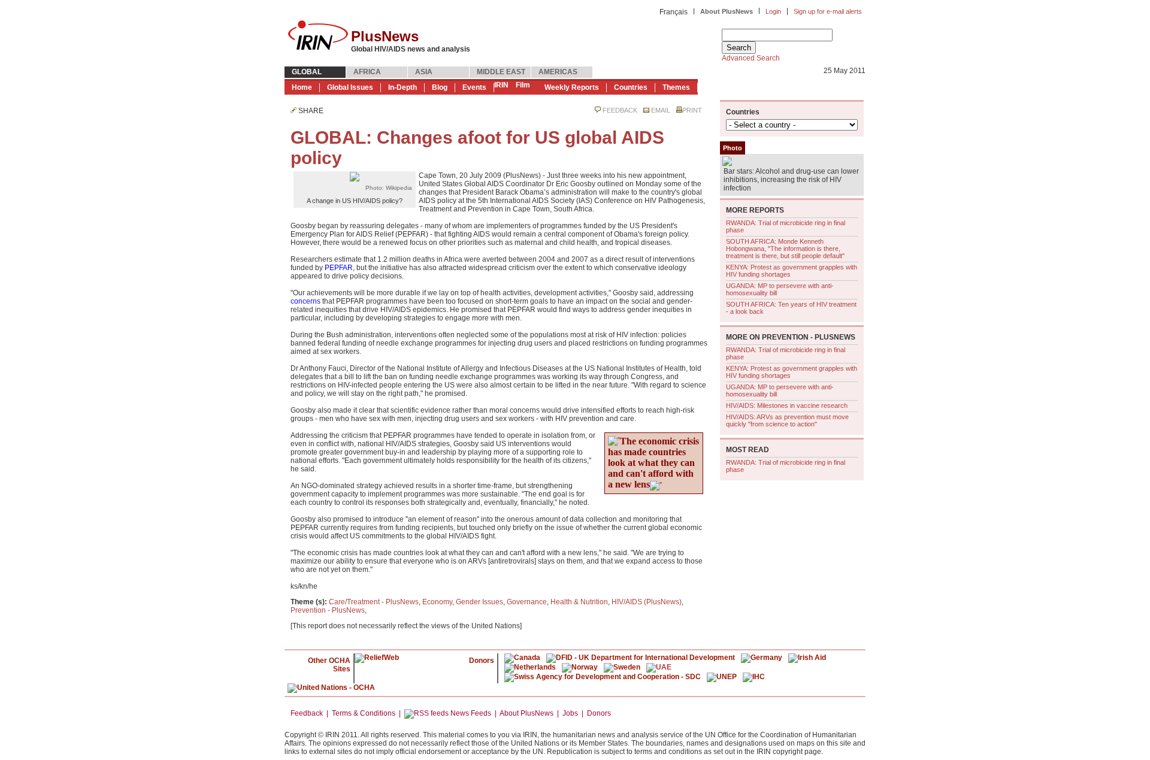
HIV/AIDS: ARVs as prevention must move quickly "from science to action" (787, 420)
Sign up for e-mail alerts (828, 11)
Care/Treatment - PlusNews (374, 602)
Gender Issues (479, 602)
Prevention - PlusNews (327, 610)
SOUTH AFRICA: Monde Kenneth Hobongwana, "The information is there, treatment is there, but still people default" (785, 248)
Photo (732, 148)
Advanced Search (751, 58)
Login (773, 11)
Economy (437, 602)
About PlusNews (726, 11)
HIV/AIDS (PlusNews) (647, 602)
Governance (527, 602)
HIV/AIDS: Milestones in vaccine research (787, 405)
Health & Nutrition (579, 602)
